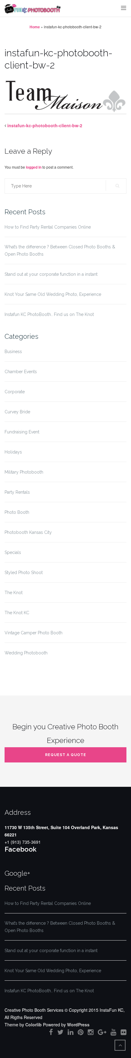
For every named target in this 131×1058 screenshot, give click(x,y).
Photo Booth (17, 512)
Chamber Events (21, 371)
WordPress (78, 1024)
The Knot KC (17, 612)
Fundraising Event (22, 431)
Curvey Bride (17, 411)
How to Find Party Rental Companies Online (48, 227)
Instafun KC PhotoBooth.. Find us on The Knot (49, 314)
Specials (13, 552)
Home (35, 27)
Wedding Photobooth (26, 652)
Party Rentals (17, 492)
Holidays (13, 452)
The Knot (14, 592)
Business (13, 351)
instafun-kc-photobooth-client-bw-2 (44, 125)
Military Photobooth (24, 472)
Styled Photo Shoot (24, 572)
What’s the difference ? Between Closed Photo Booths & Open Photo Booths (60, 250)
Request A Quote (65, 755)
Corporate (15, 391)
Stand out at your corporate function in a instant (51, 274)
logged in (33, 167)
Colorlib (33, 1024)
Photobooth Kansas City (28, 532)
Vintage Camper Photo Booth (33, 632)
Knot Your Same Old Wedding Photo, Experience (53, 294)
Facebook (21, 849)
